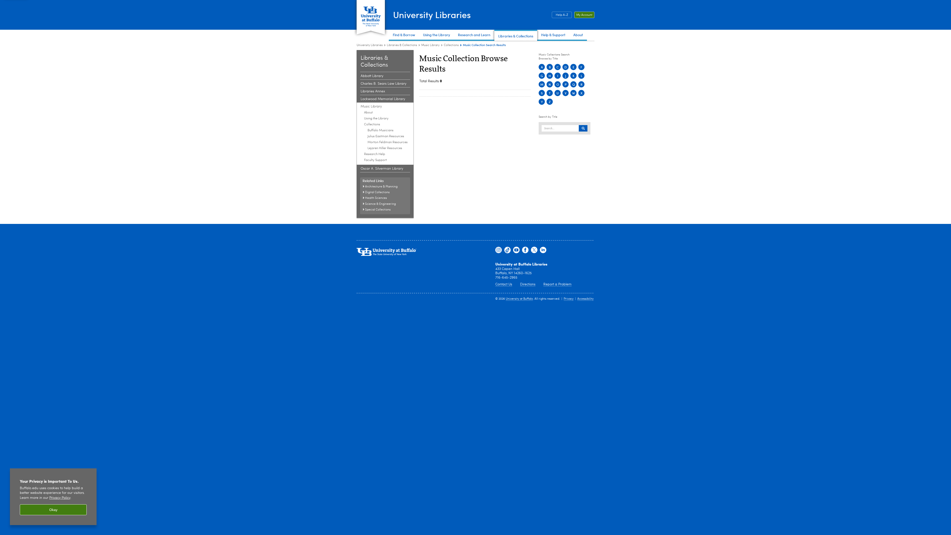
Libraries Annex (373, 91)
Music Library (430, 45)
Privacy (569, 298)
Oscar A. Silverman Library (382, 168)
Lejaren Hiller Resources (385, 148)
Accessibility (585, 298)
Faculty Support (375, 160)
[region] (53, 496)
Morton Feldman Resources (388, 142)
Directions (527, 284)
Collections (451, 45)
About (368, 112)
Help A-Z (562, 15)
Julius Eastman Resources (386, 136)
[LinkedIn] (543, 250)
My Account (584, 15)
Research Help (374, 154)
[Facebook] (525, 250)
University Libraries (432, 14)
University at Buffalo (519, 298)
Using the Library (376, 118)
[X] (534, 250)
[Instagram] (498, 250)
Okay (53, 510)
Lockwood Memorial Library (383, 99)
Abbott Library (372, 76)
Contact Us (503, 284)
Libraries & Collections (402, 45)
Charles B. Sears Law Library (383, 83)
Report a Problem (557, 284)
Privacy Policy (59, 498)
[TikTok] (507, 250)
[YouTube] (516, 250)
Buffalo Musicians (381, 130)
